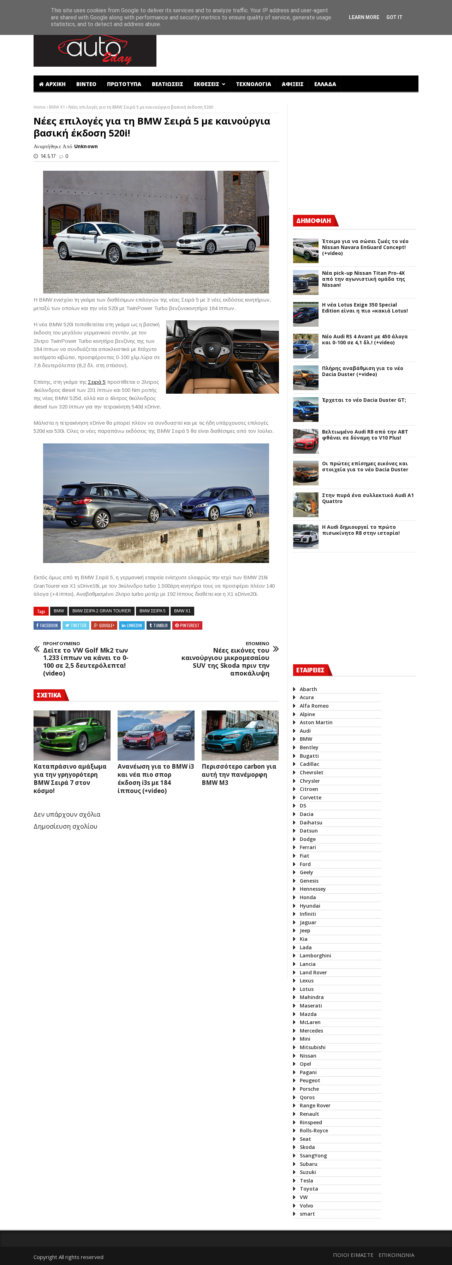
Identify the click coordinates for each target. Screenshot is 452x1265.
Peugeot (310, 1080)
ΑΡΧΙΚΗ (56, 83)
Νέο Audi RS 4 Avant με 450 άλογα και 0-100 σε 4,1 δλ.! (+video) (365, 340)
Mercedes (311, 1030)
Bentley (309, 747)
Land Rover (313, 972)
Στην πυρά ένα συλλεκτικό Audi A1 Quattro (368, 498)
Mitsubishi (313, 1047)
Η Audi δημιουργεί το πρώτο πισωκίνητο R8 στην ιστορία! (361, 530)
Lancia (308, 964)
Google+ (106, 625)
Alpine (307, 714)
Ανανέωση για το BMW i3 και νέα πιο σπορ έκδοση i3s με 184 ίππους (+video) (156, 778)
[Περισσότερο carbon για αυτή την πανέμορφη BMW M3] (240, 735)
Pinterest (190, 625)
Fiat (304, 855)
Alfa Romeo (314, 705)
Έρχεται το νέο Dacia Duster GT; (364, 400)
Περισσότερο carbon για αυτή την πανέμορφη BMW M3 (239, 774)
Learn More (364, 17)
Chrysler (310, 780)
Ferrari (308, 847)
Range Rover (315, 1105)
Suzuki (308, 1172)
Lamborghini (315, 955)
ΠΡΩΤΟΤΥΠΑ (124, 83)
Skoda (307, 1147)
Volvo (306, 1205)
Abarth (308, 689)
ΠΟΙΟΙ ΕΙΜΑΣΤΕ (353, 1254)
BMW (59, 611)
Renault (309, 1113)
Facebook (49, 625)
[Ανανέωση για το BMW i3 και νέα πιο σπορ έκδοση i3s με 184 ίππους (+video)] (156, 735)
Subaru (308, 1164)
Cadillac (309, 764)
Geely (306, 872)
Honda (308, 897)
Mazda (308, 1014)
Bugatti (309, 755)
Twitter (79, 625)
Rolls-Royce (314, 1130)
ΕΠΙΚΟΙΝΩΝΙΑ (396, 1254)
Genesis (309, 880)
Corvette (310, 797)
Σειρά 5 (97, 382)
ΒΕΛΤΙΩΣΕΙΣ (167, 83)
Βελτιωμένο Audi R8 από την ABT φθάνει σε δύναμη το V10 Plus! (365, 435)
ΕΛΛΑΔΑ (325, 83)
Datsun (309, 830)
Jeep (305, 930)
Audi (305, 730)
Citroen (309, 789)
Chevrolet (311, 772)
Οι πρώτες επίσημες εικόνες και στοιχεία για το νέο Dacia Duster (365, 467)
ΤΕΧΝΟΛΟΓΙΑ (253, 83)
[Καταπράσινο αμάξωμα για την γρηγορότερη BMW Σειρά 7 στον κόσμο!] (72, 735)
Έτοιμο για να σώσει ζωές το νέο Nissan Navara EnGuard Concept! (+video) (365, 247)
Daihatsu (311, 822)
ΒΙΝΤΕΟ (86, 83)
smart (307, 1213)
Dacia (307, 814)
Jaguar (308, 922)
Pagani (308, 1072)
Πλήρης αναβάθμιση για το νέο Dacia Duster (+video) (362, 371)
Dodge (308, 839)
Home (40, 107)
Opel (305, 1063)
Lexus (307, 980)
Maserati (311, 1005)
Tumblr (160, 625)
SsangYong (313, 1155)
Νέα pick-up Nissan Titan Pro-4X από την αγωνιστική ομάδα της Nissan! (363, 279)
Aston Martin (316, 722)
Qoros (307, 1097)
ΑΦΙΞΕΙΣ (293, 83)
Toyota (309, 1188)
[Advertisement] (290, 47)
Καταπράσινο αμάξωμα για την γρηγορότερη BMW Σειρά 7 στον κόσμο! (70, 778)
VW (304, 1197)
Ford (305, 864)
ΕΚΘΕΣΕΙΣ (207, 83)
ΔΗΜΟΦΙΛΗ (313, 221)
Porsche (309, 1088)
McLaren (310, 1022)
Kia (304, 939)
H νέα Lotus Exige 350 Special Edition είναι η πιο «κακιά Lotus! (365, 308)
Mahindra (312, 997)
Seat (305, 1139)
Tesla (306, 1180)
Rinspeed (311, 1122)
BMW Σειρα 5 (152, 611)
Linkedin (134, 625)
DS (303, 805)
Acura (307, 697)
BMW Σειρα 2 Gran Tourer (101, 611)
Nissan (308, 1055)
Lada (306, 947)
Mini (305, 1038)
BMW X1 (57, 107)
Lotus (307, 989)
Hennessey (313, 888)
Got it (394, 17)
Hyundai (310, 905)
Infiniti (308, 913)
